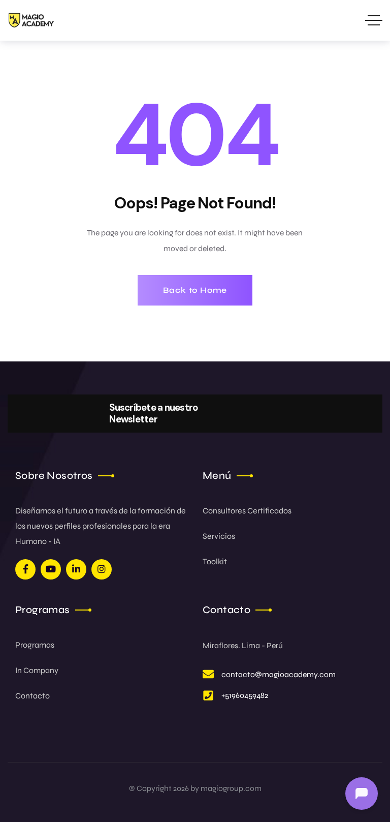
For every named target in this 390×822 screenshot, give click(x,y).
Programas (34, 645)
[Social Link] (25, 569)
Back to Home (195, 290)
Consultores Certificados (247, 510)
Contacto (32, 696)
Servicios (219, 536)
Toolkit (215, 561)
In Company (36, 670)
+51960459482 (244, 695)
